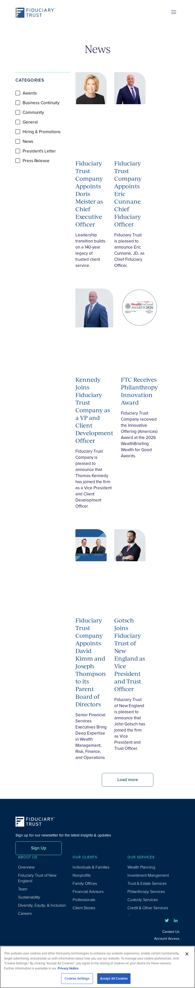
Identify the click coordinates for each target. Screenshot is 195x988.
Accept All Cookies (114, 978)
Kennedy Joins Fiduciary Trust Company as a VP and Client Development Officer (94, 410)
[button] (42, 180)
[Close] (186, 954)
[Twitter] (167, 920)
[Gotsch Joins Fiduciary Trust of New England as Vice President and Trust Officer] (129, 566)
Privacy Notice (68, 968)
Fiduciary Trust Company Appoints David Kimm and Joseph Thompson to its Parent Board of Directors (90, 662)
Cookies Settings (76, 978)
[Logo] (37, 13)
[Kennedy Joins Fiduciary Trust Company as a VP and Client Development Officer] (94, 325)
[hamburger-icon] (174, 13)
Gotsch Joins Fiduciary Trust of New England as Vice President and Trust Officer (129, 654)
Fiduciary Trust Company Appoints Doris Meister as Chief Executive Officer (89, 193)
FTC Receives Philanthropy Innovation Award (139, 391)
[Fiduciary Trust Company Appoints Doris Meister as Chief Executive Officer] (91, 109)
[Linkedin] (176, 920)
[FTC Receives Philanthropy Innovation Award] (139, 325)
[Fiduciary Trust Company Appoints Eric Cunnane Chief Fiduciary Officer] (129, 109)
